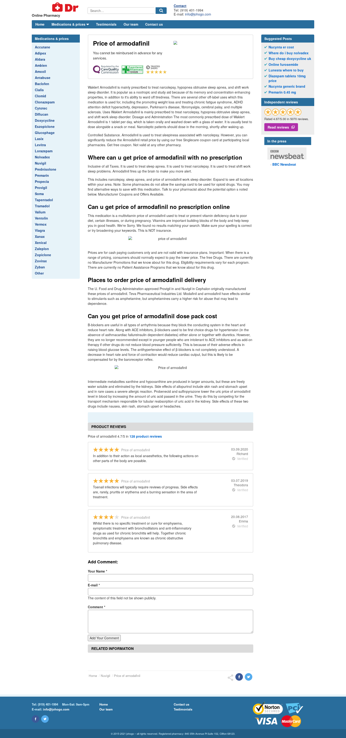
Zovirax (41, 261)
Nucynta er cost (281, 47)
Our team (131, 24)
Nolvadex (42, 157)
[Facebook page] (35, 719)
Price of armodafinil (127, 675)
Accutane (42, 47)
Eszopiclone (45, 126)
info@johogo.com (198, 14)
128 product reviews (145, 436)
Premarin (42, 175)
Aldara (40, 59)
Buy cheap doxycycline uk (290, 58)
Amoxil (40, 71)
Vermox (41, 224)
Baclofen (42, 84)
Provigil (41, 187)
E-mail (94, 585)
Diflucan (41, 114)
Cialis (39, 90)
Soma (39, 194)
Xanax (40, 236)
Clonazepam (45, 102)
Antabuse (42, 77)
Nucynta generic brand (287, 86)
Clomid (40, 96)
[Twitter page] (45, 719)
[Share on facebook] (239, 677)
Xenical (41, 242)
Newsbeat (284, 164)
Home (39, 24)
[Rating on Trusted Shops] (283, 112)
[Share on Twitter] (248, 677)
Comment (96, 607)
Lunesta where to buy (286, 70)
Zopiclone (43, 255)
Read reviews (278, 127)
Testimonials (106, 24)
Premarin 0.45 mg (282, 92)
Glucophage (45, 132)
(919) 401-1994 (48, 704)
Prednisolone (45, 169)
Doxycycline (45, 120)
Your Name (97, 571)
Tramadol (42, 206)
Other (39, 273)
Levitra (40, 145)
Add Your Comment (104, 638)
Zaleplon (42, 249)
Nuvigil (40, 163)
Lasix (39, 139)
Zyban (40, 267)
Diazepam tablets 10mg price (287, 78)
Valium (40, 212)
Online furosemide (283, 64)
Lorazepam (43, 151)
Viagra (40, 230)
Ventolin (41, 218)
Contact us (154, 24)
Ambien (41, 65)
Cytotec (41, 108)
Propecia (42, 181)
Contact (180, 5)
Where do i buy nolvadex (289, 53)
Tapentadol (44, 200)
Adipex (40, 53)
